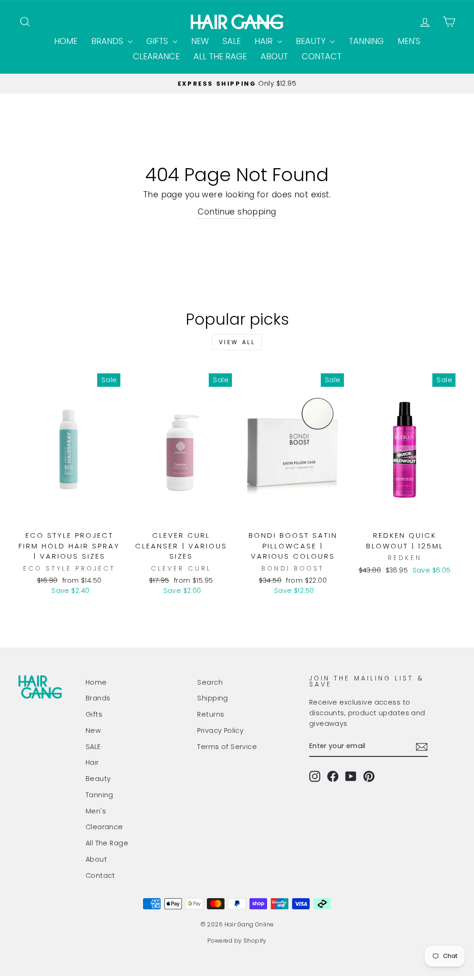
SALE (232, 41)
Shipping (212, 698)
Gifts (158, 41)
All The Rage (220, 56)
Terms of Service (227, 746)
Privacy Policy (220, 730)
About (274, 56)
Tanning (366, 41)
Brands (108, 41)
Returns (210, 714)
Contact (322, 56)
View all (237, 342)
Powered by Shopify (237, 941)
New (200, 41)
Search (210, 682)
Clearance (156, 56)
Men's (409, 41)
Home (65, 41)
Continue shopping (237, 211)
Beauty (312, 41)
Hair (265, 41)
